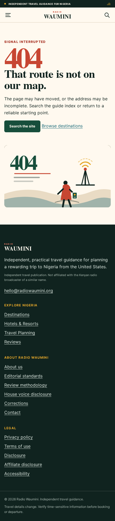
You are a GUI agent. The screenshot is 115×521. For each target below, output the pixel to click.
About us (13, 366)
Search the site (22, 126)
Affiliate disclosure (23, 464)
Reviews (12, 341)
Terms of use (17, 446)
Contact (12, 412)
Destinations (16, 314)
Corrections (16, 403)
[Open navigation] (8, 15)
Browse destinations (62, 126)
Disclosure (14, 455)
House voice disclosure (27, 394)
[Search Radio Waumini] (107, 15)
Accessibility (17, 473)
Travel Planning (19, 332)
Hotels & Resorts (21, 323)
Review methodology (25, 385)
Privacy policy (18, 437)
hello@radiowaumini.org (28, 290)
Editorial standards (23, 376)
